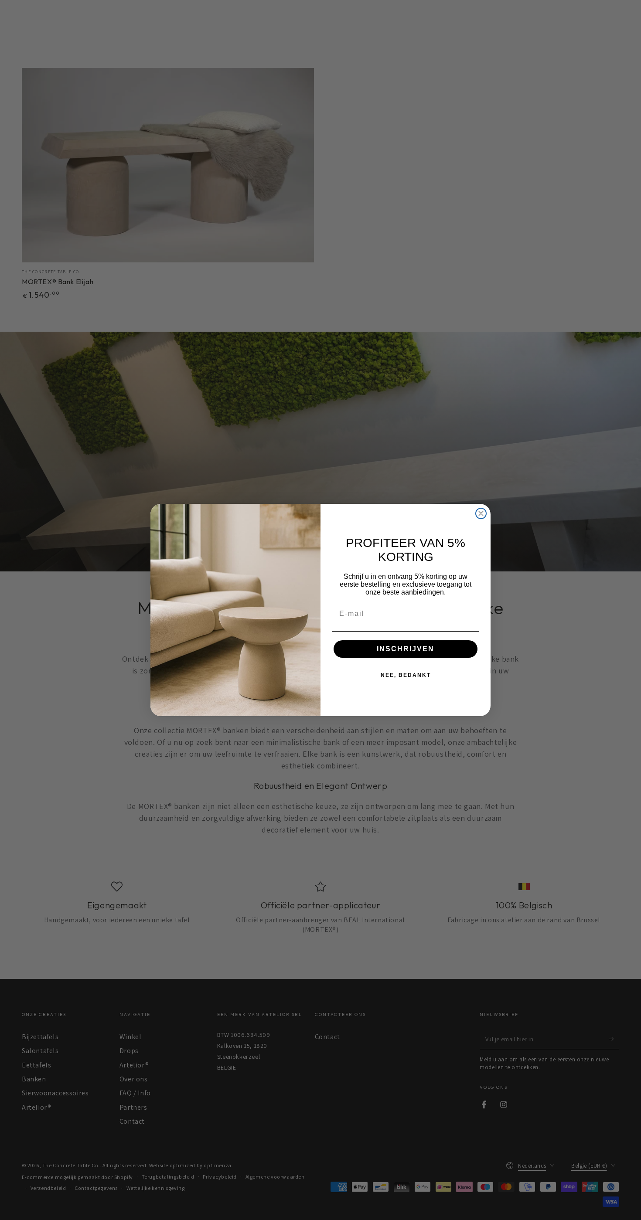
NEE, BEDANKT (406, 675)
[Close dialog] (481, 513)
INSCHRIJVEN (405, 648)
